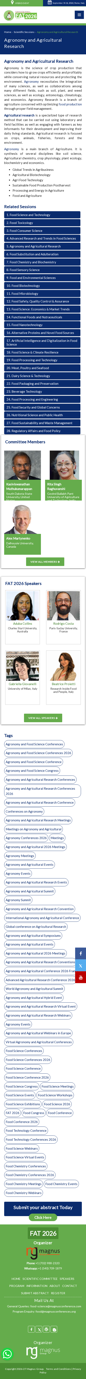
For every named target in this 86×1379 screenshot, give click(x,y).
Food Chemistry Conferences (26, 1166)
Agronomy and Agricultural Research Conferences (40, 779)
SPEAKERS (67, 1278)
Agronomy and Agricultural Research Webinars (38, 1015)
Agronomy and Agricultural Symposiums (33, 935)
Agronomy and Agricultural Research (33, 246)
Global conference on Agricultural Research (36, 926)
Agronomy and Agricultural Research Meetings (38, 820)
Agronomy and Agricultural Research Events (36, 882)
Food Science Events (20, 1095)
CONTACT (69, 1286)
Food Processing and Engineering (32, 399)
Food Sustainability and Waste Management (39, 423)
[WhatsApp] (7, 1353)
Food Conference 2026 (22, 1122)
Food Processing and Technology (31, 360)
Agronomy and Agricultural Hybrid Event (34, 997)
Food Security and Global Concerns (33, 407)
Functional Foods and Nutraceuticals (34, 317)
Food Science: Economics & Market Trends (38, 309)
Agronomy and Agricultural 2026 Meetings (35, 847)
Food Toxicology (19, 223)
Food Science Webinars (22, 1148)
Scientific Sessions (24, 32)
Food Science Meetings (58, 1086)
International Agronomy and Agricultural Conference (42, 918)
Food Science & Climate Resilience (32, 352)
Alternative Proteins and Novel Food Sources (40, 333)
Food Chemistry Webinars (24, 1193)
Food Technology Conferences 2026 (31, 1139)
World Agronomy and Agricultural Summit (34, 989)
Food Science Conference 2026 (27, 1077)
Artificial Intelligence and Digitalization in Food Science (41, 342)
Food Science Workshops (55, 1095)
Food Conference (60, 1113)
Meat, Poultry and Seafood (27, 368)
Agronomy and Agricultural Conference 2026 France (42, 971)
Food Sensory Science (23, 270)
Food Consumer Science (24, 230)
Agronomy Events (18, 873)
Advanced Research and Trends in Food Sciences (41, 238)
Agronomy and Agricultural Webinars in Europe (38, 1033)
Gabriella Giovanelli (22, 684)
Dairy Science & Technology (28, 376)
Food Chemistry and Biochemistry (31, 262)
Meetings (57, 838)
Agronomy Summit (18, 900)
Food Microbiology (22, 293)
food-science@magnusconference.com (55, 1306)
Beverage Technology (24, 391)
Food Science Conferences (24, 1051)
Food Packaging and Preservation (32, 383)
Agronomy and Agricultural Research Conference (40, 802)
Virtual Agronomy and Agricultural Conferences (39, 1042)
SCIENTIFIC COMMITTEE (40, 1278)
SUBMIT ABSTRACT (35, 1293)
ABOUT (54, 1286)
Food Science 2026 (57, 1104)
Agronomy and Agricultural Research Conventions (40, 962)
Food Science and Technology (28, 215)
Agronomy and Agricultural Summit (30, 891)
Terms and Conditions (58, 1368)
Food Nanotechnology (24, 325)
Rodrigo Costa (63, 623)
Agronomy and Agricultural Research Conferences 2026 (40, 791)
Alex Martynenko (18, 538)
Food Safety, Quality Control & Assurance (37, 301)
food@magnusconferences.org (55, 1311)
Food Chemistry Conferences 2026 (30, 1175)
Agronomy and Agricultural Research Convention (40, 909)
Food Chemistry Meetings (24, 1184)
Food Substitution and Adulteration (32, 254)
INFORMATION (36, 1286)
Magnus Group (35, 1368)
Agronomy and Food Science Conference (34, 762)
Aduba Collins (22, 623)
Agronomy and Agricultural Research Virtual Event (41, 1006)
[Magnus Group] (43, 1353)
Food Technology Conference (26, 1130)
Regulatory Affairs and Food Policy (33, 431)
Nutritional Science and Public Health (34, 415)
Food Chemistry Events (61, 1184)
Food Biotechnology (23, 285)
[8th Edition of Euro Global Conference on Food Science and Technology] (20, 15)
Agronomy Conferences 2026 (26, 838)
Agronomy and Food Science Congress (32, 770)
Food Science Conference (23, 1068)
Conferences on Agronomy (24, 811)
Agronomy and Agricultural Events (29, 864)
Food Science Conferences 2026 (28, 1060)
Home (7, 32)
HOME (16, 1278)
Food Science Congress (22, 1086)
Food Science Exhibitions (23, 1104)
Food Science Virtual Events (25, 1157)
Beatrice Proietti (63, 684)
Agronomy (31, 81)
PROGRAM (16, 1286)
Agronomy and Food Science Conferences (34, 744)
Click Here (43, 1217)
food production (70, 104)
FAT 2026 (12, 1113)
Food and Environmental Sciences (31, 278)
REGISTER (58, 1293)
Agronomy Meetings (20, 856)
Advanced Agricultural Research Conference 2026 (40, 980)
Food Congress (33, 1113)
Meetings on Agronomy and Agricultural (33, 829)
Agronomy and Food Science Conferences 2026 (38, 753)
